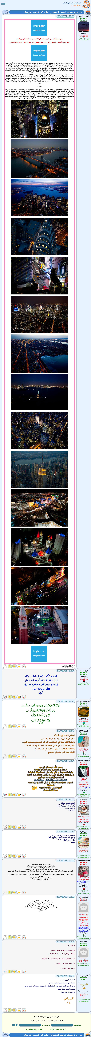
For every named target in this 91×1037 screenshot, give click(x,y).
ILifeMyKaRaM (84, 860)
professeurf (84, 897)
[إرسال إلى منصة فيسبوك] (69, 666)
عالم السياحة (76, 5)
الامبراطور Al (84, 976)
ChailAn (83, 942)
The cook (84, 799)
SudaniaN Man (84, 761)
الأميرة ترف (83, 832)
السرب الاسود (83, 16)
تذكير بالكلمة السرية (34, 1029)
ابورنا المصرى (84, 670)
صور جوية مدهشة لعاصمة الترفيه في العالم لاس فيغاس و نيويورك (53, 12)
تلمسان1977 (83, 731)
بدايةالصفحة (5, 1035)
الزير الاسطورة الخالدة (83, 701)
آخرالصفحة (5, 12)
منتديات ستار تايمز (72, 3)
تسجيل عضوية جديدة (58, 1029)
